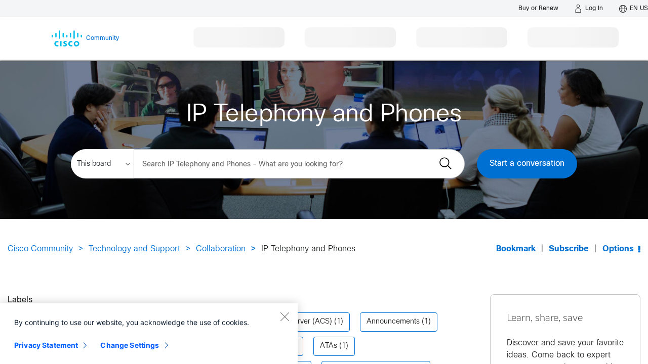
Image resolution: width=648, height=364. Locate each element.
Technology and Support (134, 249)
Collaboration (221, 249)
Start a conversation (527, 163)
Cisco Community (40, 249)
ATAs (328, 346)
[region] (149, 333)
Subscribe (569, 249)
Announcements (393, 321)
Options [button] (618, 249)
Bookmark (516, 249)
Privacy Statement (46, 345)
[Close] (284, 316)
